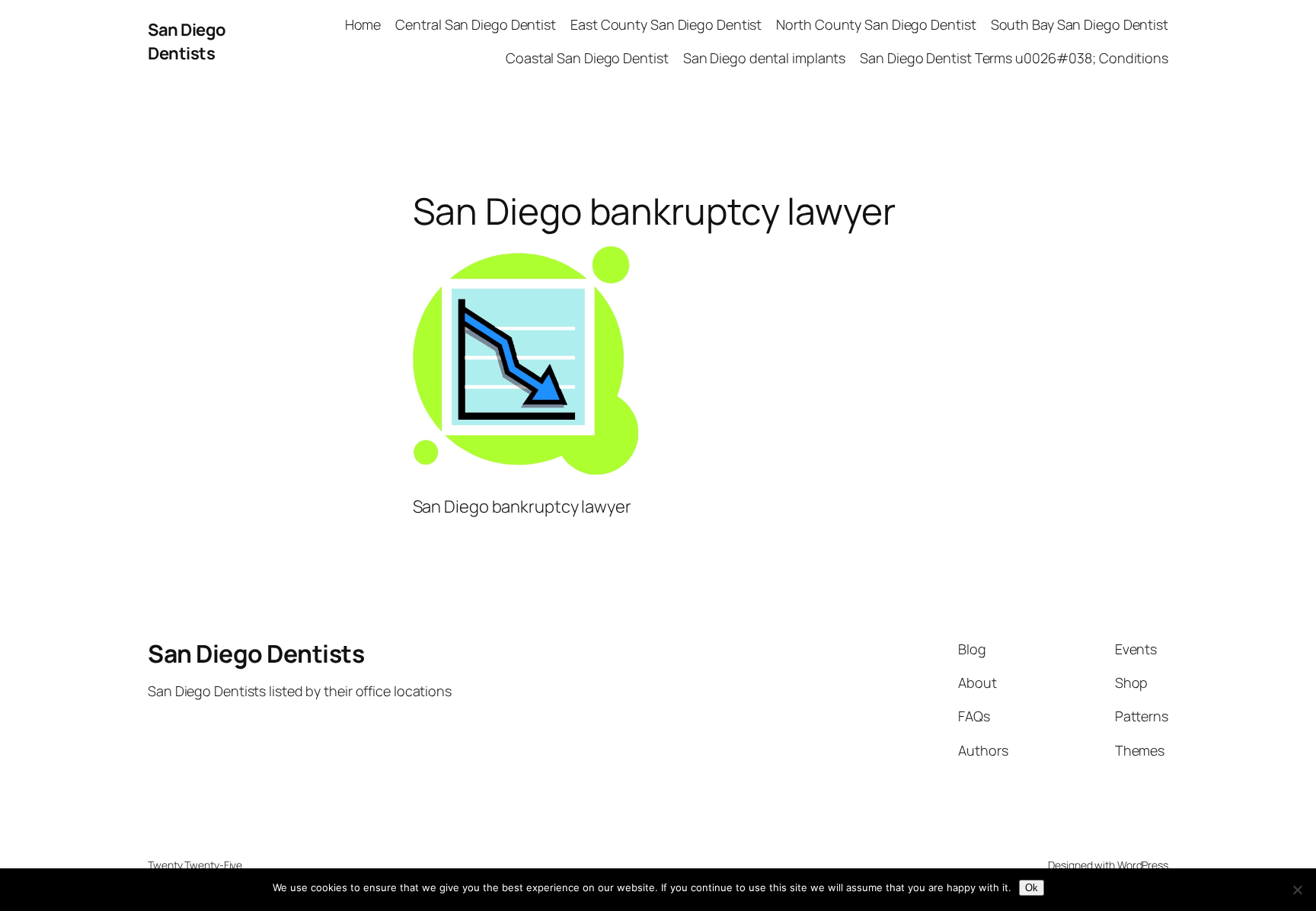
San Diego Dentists (187, 41)
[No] (1297, 889)
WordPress (1142, 865)
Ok (1031, 887)
